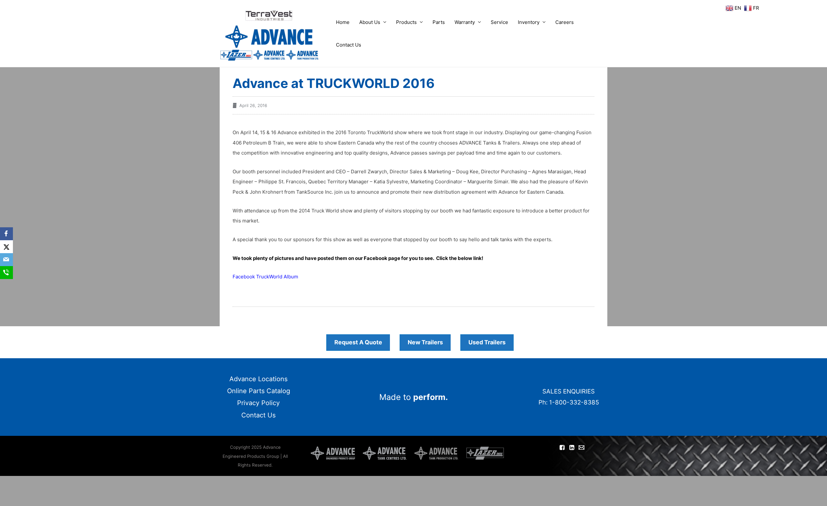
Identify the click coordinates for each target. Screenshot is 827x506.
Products (406, 22)
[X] (6, 246)
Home (343, 22)
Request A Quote (358, 342)
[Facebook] (6, 233)
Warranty (465, 22)
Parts (439, 22)
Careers (564, 22)
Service (499, 22)
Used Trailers (487, 342)
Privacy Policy (258, 403)
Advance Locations (258, 379)
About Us (369, 22)
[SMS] (6, 272)
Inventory (528, 22)
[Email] (6, 259)
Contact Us (348, 45)
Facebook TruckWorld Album (265, 277)
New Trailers (425, 342)
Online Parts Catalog (258, 391)
